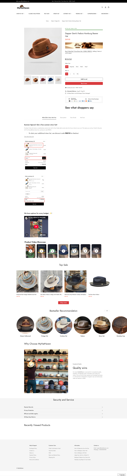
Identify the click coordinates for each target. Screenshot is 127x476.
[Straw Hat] (101, 325)
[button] (108, 7)
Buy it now (84, 83)
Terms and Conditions (34, 459)
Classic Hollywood (34, 13)
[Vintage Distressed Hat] (44, 325)
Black (81, 66)
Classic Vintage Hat (55, 21)
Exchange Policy (33, 448)
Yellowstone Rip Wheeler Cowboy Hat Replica (75, 294)
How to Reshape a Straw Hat (80, 450)
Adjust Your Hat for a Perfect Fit (81, 455)
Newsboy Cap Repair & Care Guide (82, 459)
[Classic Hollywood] (25, 325)
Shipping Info (52, 457)
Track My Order (52, 450)
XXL (77, 74)
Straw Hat (56, 13)
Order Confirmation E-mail (54, 448)
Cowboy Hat (67, 13)
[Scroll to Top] (124, 468)
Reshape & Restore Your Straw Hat (82, 457)
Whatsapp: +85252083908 (100, 449)
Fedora (83, 336)
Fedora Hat (79, 13)
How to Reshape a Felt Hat (80, 453)
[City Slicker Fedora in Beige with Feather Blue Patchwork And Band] (51, 281)
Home (47, 21)
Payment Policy (32, 455)
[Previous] (105, 310)
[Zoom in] (59, 30)
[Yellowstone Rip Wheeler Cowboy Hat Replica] (75, 281)
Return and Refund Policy (54, 455)
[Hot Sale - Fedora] (82, 325)
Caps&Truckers (92, 13)
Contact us (31, 450)
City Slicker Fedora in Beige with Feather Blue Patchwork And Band (51, 294)
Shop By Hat (20, 13)
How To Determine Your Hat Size (81, 448)
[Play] (30, 251)
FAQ (50, 453)
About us (31, 453)
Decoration (104, 13)
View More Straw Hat (29, 136)
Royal (86, 66)
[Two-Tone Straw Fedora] (100, 281)
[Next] (109, 310)
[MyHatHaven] (23, 7)
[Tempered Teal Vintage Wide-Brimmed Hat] (27, 281)
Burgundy (72, 66)
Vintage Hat (44, 336)
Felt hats (46, 13)
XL (73, 74)
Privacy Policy (32, 457)
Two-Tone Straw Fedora (94, 294)
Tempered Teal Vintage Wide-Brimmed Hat (26, 294)
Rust (67, 66)
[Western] (63, 325)
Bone (77, 66)
